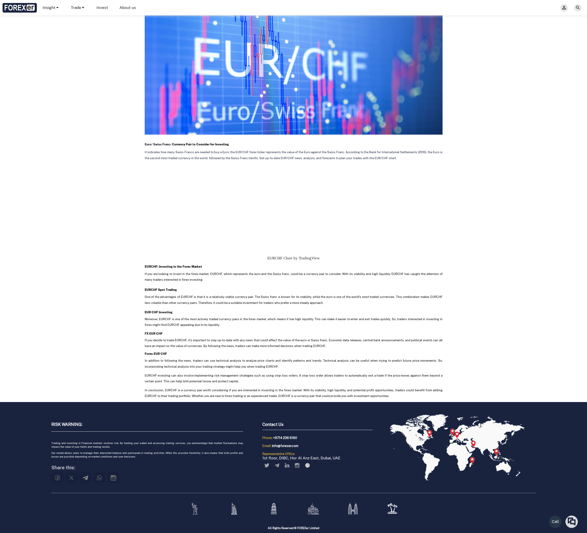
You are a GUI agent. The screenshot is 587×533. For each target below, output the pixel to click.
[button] (51, 8)
